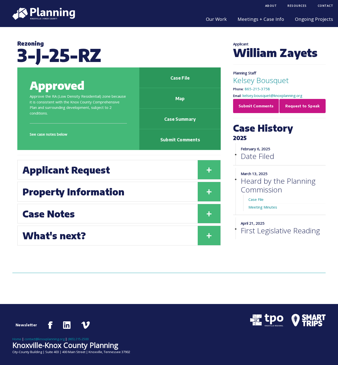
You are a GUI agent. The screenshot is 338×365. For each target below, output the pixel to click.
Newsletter (26, 325)
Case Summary (180, 119)
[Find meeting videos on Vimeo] (85, 325)
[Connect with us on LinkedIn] (67, 325)
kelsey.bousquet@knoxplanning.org (272, 95)
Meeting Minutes (262, 207)
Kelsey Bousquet (261, 80)
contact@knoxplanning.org (44, 339)
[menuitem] (271, 6)
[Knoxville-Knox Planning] (41, 18)
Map (180, 98)
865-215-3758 (257, 88)
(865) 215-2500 (78, 339)
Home (16, 339)
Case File (180, 78)
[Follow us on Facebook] (50, 325)
